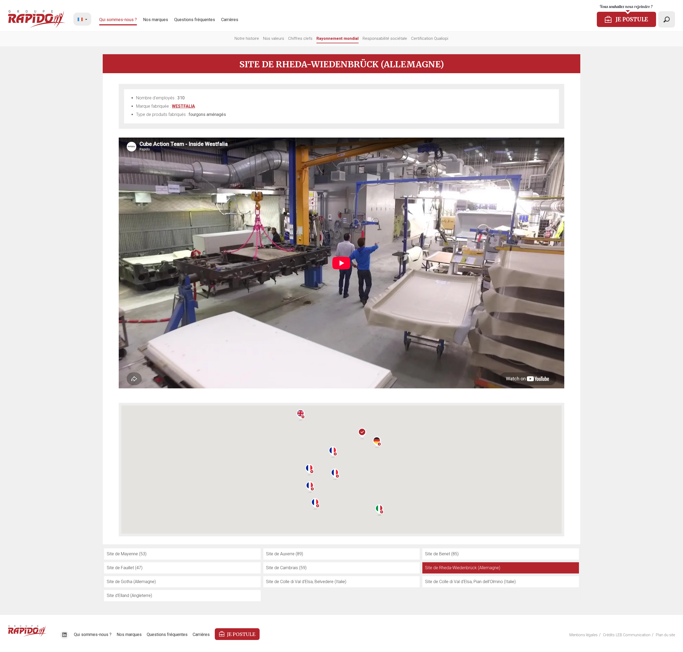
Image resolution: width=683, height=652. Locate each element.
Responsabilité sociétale (385, 38)
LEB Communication (633, 635)
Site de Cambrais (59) (286, 567)
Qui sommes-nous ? (118, 19)
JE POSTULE (241, 634)
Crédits (609, 635)
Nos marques (155, 19)
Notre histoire (247, 38)
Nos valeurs (273, 38)
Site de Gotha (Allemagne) (131, 581)
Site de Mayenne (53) (126, 553)
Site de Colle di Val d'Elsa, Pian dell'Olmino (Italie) (470, 581)
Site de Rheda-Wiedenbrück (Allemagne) (462, 567)
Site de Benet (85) (442, 553)
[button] (309, 469)
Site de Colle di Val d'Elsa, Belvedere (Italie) (306, 581)
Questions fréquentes (194, 19)
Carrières (229, 19)
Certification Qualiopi (429, 38)
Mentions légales (583, 635)
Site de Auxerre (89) (284, 553)
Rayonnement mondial (337, 38)
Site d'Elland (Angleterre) (129, 595)
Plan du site (665, 635)
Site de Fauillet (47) (124, 567)
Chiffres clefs (300, 38)
